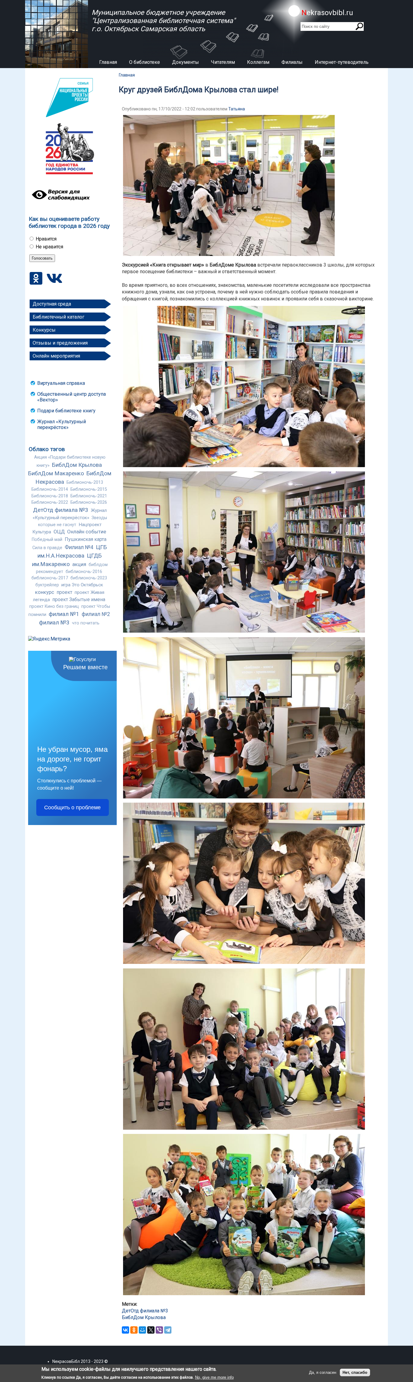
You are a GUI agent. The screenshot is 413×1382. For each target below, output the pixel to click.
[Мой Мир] (142, 1330)
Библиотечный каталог (58, 317)
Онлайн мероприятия (56, 356)
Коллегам (258, 62)
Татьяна (236, 108)
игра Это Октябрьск (82, 585)
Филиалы (292, 62)
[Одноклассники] (134, 1330)
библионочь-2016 (84, 571)
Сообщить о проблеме (72, 807)
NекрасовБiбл (66, 1361)
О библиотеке (144, 62)
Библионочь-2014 (49, 489)
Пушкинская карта (85, 539)
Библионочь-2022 (49, 502)
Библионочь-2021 (88, 496)
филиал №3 (54, 622)
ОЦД (59, 532)
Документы (185, 62)
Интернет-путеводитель (342, 62)
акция (79, 564)
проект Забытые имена (78, 599)
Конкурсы (44, 330)
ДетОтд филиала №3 (60, 510)
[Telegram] (167, 1330)
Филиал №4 (79, 547)
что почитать (85, 623)
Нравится (46, 239)
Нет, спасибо (355, 1372)
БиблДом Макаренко (56, 473)
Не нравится (49, 247)
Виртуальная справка (61, 383)
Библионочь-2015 (88, 489)
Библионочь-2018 (49, 496)
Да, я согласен (322, 1372)
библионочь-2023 (88, 578)
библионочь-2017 (49, 578)
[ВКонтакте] (125, 1330)
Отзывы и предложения (60, 343)
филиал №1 (64, 614)
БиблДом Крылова (77, 465)
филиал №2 (96, 614)
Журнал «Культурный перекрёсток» (61, 424)
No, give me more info (214, 1377)
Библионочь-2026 (88, 502)
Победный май (47, 539)
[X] (150, 1330)
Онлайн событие (86, 532)
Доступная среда (52, 304)
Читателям (223, 62)
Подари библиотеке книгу (66, 411)
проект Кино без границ (54, 606)
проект (64, 592)
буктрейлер (47, 585)
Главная (108, 62)
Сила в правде (47, 547)
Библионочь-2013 (85, 482)
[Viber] (159, 1330)
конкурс (44, 592)
